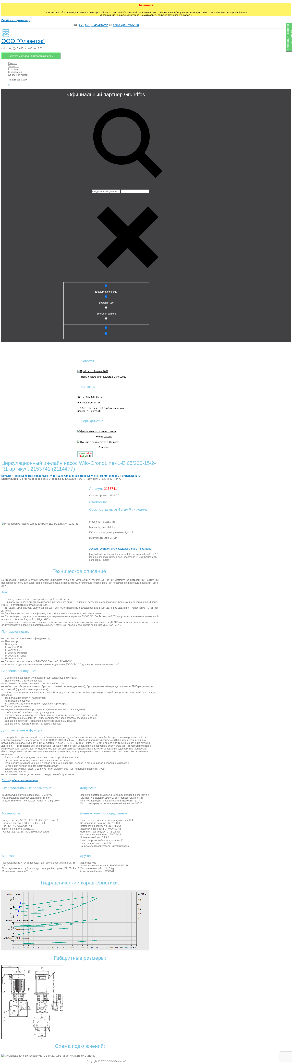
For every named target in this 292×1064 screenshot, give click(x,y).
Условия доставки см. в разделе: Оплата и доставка (120, 548)
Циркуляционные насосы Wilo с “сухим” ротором (88, 475)
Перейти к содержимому (15, 20)
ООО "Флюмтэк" (23, 41)
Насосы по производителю (31, 475)
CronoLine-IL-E (131, 475)
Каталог (6, 475)
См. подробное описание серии (20, 780)
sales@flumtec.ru (126, 25)
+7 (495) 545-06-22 (93, 25)
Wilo (52, 475)
